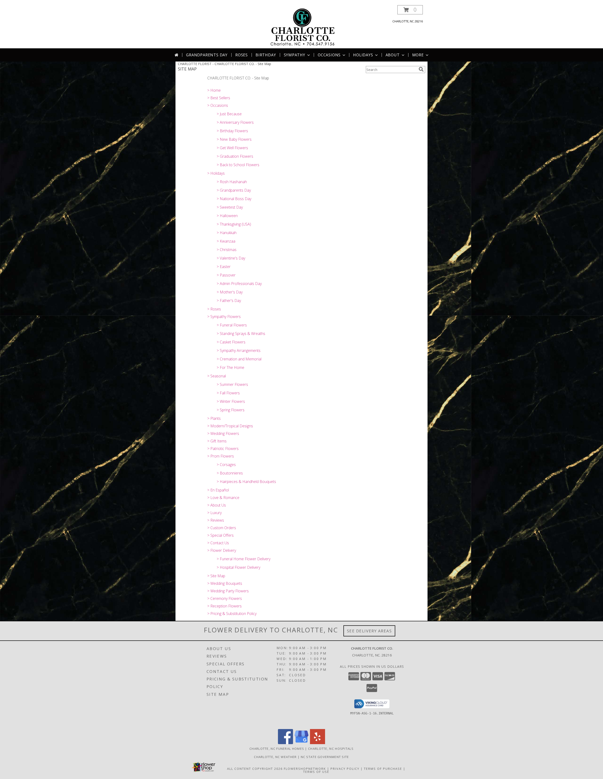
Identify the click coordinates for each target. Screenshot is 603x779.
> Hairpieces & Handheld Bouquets (246, 481)
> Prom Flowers (220, 456)
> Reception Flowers (224, 606)
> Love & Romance (223, 497)
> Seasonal (216, 376)
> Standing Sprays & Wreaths (241, 333)
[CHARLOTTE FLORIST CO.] (302, 27)
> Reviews (215, 520)
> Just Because (229, 113)
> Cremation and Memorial (239, 359)
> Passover (226, 275)
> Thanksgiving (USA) (234, 224)
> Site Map (216, 575)
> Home (214, 90)
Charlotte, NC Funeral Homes (276, 748)
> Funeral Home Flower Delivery (243, 558)
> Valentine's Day (231, 258)
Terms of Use (316, 772)
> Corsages (226, 464)
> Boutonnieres (230, 473)
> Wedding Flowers (223, 433)
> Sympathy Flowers (224, 316)
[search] (421, 69)
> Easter (224, 266)
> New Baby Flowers (234, 139)
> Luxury (214, 512)
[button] (410, 9)
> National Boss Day (234, 198)
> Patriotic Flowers (223, 448)
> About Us (216, 505)
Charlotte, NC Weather (275, 757)
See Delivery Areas (369, 631)
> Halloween (227, 215)
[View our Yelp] (317, 743)
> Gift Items (217, 441)
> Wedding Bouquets (224, 583)
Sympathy (294, 55)
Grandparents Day (207, 55)
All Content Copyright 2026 (255, 769)
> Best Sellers (218, 97)
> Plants (214, 418)
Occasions (329, 55)
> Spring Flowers (230, 409)
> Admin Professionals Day (239, 283)
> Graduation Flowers (235, 156)
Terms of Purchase (383, 769)
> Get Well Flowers (232, 147)
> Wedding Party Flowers (228, 591)
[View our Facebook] (285, 743)
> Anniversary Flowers (235, 122)
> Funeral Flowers (232, 325)
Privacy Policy (344, 769)
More (418, 55)
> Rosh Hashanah (232, 181)
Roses (241, 55)
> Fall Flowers (228, 393)
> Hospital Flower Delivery (238, 567)
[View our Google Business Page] (301, 743)
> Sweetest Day (230, 207)
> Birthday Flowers (232, 130)
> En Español (218, 490)
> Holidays (216, 173)
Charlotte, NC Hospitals (331, 748)
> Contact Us (218, 542)
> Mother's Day (230, 292)
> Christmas (226, 249)
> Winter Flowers (231, 401)
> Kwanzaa (226, 241)
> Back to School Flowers (238, 164)
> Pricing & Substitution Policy (232, 613)
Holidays (363, 55)
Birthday (266, 55)
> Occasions (217, 105)
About (393, 55)
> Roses (214, 309)
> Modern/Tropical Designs (230, 426)
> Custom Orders (221, 527)
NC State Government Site (325, 757)
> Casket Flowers (231, 342)
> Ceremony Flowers (224, 598)
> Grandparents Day (234, 190)
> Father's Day (229, 300)
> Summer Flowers (232, 384)
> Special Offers (220, 535)
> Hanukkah (226, 232)
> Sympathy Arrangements (239, 350)
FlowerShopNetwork (305, 769)
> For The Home (230, 367)
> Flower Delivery (221, 550)
